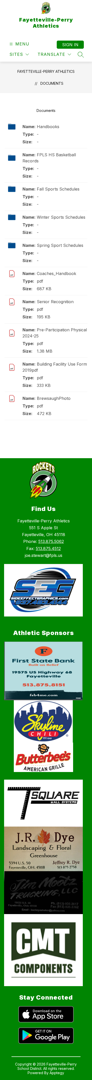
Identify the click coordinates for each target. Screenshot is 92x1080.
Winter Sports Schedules (61, 217)
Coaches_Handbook (56, 273)
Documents (51, 83)
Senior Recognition (55, 301)
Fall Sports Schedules (58, 189)
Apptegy (57, 1073)
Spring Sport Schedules (60, 245)
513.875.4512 (48, 548)
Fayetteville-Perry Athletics (46, 71)
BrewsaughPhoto (54, 398)
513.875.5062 (51, 541)
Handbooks (48, 126)
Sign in (70, 44)
